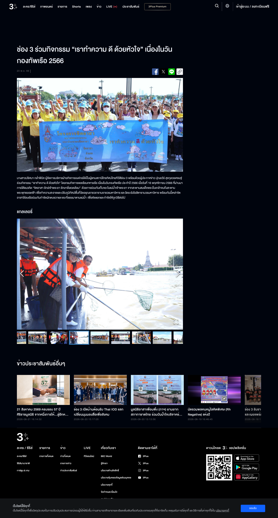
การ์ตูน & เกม (23, 470)
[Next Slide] (178, 274)
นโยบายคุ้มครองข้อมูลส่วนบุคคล (116, 478)
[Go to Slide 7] (95, 338)
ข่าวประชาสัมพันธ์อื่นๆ (41, 364)
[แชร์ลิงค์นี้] (179, 71)
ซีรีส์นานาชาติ (23, 463)
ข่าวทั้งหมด (65, 456)
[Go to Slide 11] (178, 338)
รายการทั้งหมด (46, 456)
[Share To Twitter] (163, 71)
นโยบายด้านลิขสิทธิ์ (110, 470)
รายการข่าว (65, 463)
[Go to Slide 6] (74, 338)
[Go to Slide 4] (33, 338)
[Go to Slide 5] (54, 338)
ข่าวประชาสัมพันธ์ (68, 470)
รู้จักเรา (104, 463)
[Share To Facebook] (155, 71)
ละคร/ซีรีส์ (21, 456)
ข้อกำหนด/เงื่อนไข (109, 492)
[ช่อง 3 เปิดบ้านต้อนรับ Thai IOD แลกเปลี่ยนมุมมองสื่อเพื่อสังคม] (100, 390)
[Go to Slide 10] (157, 338)
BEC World (106, 456)
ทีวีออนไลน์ (89, 456)
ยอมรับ (253, 508)
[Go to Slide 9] (137, 338)
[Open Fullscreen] (176, 322)
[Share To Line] (171, 71)
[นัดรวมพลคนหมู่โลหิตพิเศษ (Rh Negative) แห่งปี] (214, 390)
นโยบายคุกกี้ (107, 485)
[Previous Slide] (22, 274)
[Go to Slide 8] (116, 338)
